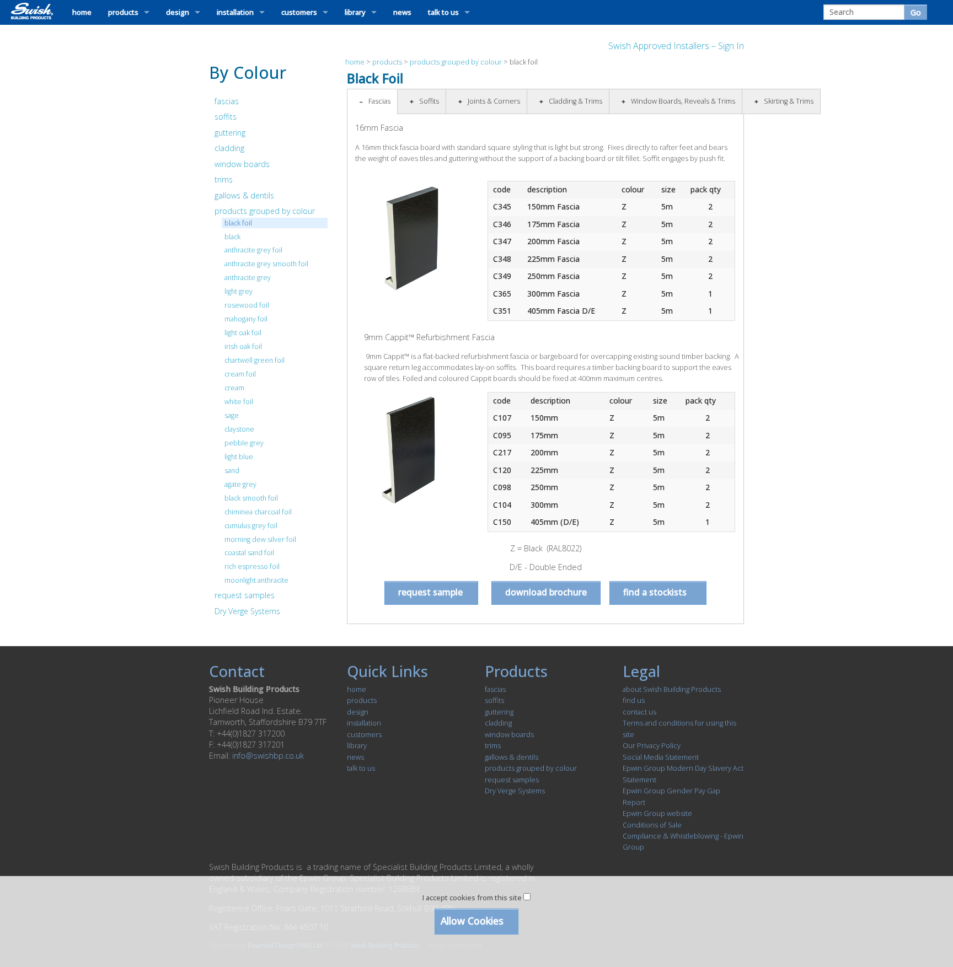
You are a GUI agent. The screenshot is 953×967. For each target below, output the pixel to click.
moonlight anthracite (256, 580)
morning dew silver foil (260, 539)
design (177, 12)
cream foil (240, 374)
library (355, 12)
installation (235, 12)
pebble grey (244, 443)
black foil (238, 223)
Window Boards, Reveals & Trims (683, 101)
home (82, 12)
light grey (238, 291)
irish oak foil (243, 346)
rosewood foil (246, 305)
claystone (239, 429)
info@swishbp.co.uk (268, 755)
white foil (238, 401)
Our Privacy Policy (652, 745)
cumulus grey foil (250, 525)
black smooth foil (251, 498)
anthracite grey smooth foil (266, 263)
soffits (226, 116)
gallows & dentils (244, 195)
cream (234, 388)
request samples (245, 595)
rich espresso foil (252, 566)
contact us (639, 712)
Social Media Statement (661, 757)
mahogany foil (245, 319)
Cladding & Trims (575, 101)
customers (299, 12)
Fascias (379, 101)
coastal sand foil (249, 552)
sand (231, 470)
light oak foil (242, 332)
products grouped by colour (265, 211)
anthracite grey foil (253, 250)
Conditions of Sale (652, 825)
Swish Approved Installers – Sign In (676, 46)
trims (224, 179)
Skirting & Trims (788, 101)
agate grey (240, 484)
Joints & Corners (494, 101)
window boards (242, 164)
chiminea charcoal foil (258, 512)
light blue (238, 456)
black (232, 236)
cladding (229, 148)
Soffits (429, 101)
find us (634, 700)
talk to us (443, 12)
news (402, 12)
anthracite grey (247, 277)
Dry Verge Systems (247, 611)
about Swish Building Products (672, 689)
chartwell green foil (254, 360)
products (123, 12)
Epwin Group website (657, 813)
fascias (227, 101)
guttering (230, 132)
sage (231, 415)
